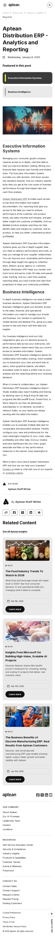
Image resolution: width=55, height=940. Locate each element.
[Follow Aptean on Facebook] (38, 795)
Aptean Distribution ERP (15, 199)
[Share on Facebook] (14, 512)
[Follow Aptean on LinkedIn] (46, 795)
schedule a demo (14, 473)
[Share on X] (22, 512)
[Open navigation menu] (4, 5)
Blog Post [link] (7, 17)
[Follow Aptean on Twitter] (42, 795)
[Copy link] (6, 512)
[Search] (49, 5)
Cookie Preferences (12, 913)
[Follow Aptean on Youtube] (50, 795)
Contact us (8, 469)
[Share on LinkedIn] (31, 512)
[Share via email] (39, 512)
